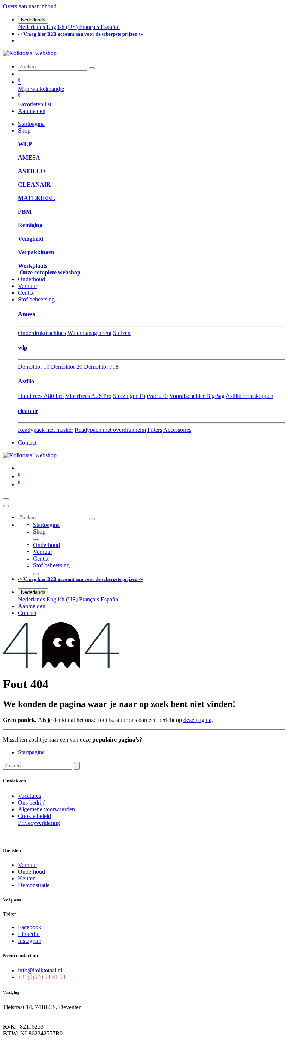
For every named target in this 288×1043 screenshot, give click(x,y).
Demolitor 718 (101, 366)
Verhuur (27, 865)
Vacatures (29, 796)
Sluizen (121, 333)
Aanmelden (31, 111)
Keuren (27, 878)
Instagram (29, 940)
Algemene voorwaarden (46, 809)
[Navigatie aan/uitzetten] (6, 499)
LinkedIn (29, 934)
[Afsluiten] (6, 506)
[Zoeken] (92, 68)
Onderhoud (31, 871)
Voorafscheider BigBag (197, 396)
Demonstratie (34, 885)
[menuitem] (32, 27)
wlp (22, 347)
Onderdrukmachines (42, 333)
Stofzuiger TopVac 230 (140, 396)
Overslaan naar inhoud (30, 6)
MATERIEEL (36, 198)
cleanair (28, 411)
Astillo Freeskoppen (249, 396)
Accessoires (177, 430)
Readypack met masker (45, 430)
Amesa (26, 314)
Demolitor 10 (34, 366)
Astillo (26, 381)
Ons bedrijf (31, 802)
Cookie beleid (34, 816)
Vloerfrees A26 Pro (88, 396)
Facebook (29, 927)
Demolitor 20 (66, 366)
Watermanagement (89, 333)
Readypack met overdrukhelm (110, 430)
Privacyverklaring (39, 823)
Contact (27, 442)
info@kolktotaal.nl (40, 970)
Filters (154, 430)
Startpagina (31, 752)
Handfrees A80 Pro (41, 396)
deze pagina (197, 720)
